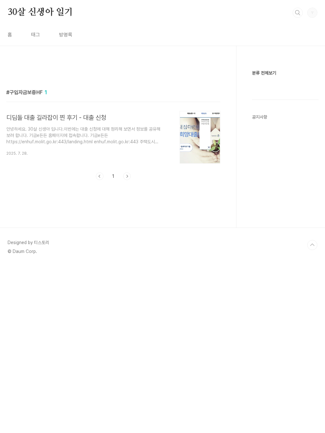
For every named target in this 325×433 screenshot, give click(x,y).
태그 (35, 35)
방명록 (65, 35)
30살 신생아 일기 (40, 12)
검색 (297, 12)
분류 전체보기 (264, 72)
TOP (312, 245)
